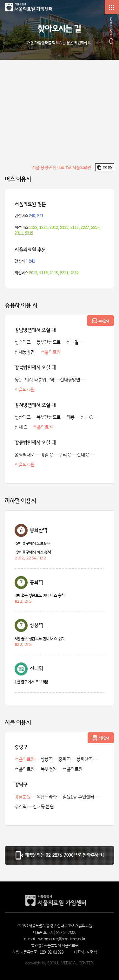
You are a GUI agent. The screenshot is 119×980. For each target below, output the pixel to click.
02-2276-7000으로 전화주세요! (75, 855)
